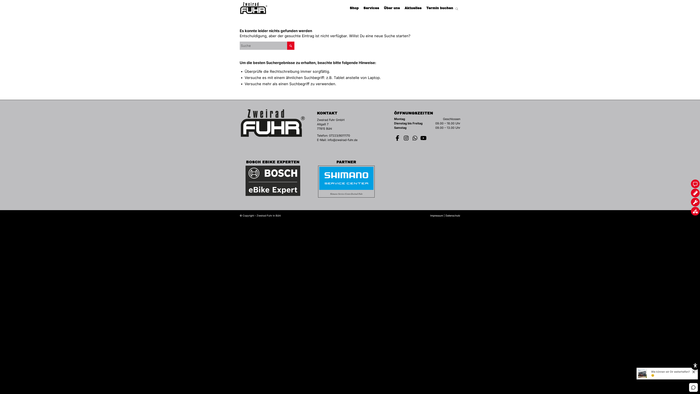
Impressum (436, 215)
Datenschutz (453, 215)
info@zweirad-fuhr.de (342, 140)
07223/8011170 (339, 135)
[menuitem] (354, 8)
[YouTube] (423, 138)
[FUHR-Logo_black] (254, 8)
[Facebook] (397, 138)
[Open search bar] (457, 8)
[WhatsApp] (414, 138)
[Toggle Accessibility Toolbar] (695, 365)
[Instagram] (406, 138)
